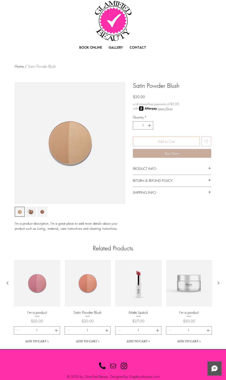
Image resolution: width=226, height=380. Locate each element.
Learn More (165, 108)
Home (19, 66)
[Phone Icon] (102, 366)
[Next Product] (218, 283)
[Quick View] (37, 283)
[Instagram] (124, 366)
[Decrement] (136, 125)
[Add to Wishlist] (206, 141)
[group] (113, 303)
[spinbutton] (143, 125)
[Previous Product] (7, 283)
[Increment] (150, 125)
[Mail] (113, 366)
